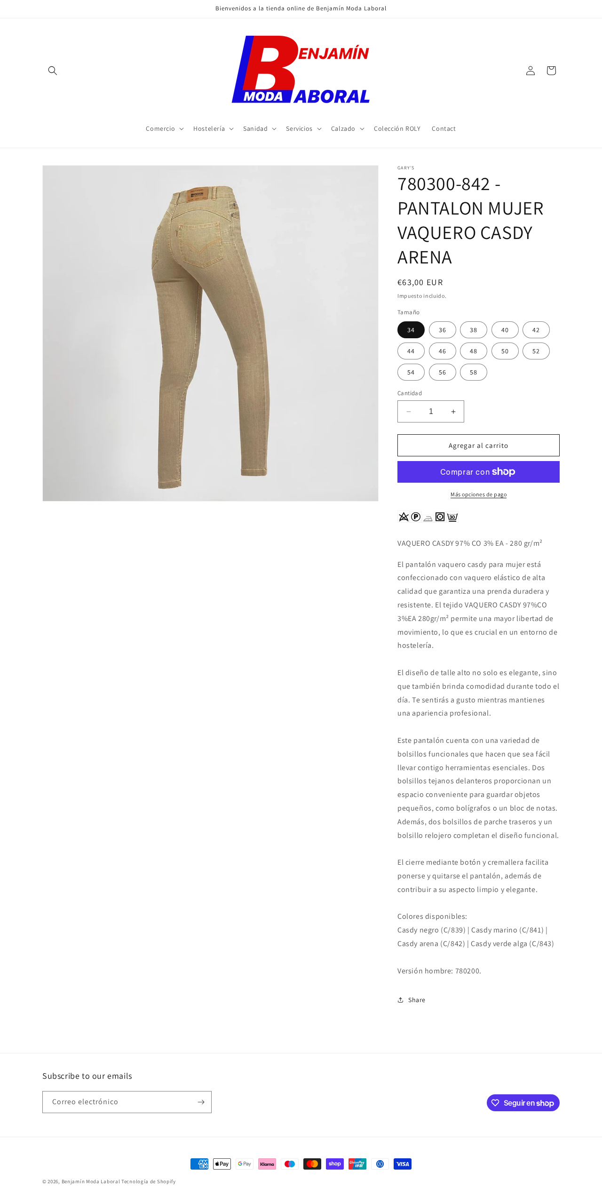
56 (442, 372)
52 (536, 351)
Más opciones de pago (479, 494)
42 (536, 330)
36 (442, 330)
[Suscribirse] (200, 1102)
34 (411, 330)
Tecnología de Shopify (148, 1181)
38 (473, 330)
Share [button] (417, 1000)
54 (411, 372)
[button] (52, 70)
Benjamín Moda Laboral (91, 1181)
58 (473, 372)
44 (411, 351)
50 (505, 351)
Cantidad (409, 393)
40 (505, 330)
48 (473, 351)
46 (442, 351)
